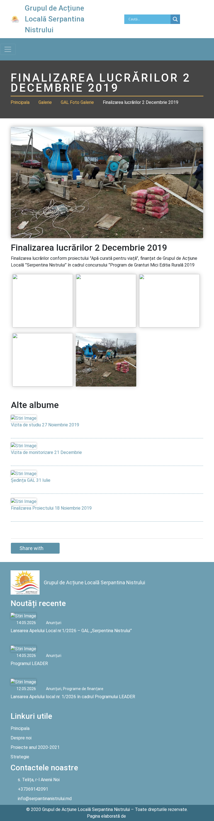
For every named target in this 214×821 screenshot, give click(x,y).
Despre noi (21, 738)
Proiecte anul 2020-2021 (35, 747)
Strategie (20, 756)
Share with (31, 548)
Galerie (45, 102)
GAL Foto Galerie (77, 102)
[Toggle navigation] (8, 49)
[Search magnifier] (175, 19)
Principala (20, 102)
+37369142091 (33, 789)
